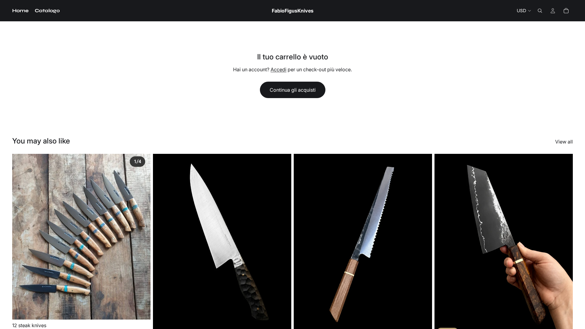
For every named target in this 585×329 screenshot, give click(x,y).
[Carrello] (566, 10)
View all (564, 142)
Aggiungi (146, 310)
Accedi (278, 69)
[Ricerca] (540, 10)
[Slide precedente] (21, 236)
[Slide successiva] (141, 236)
